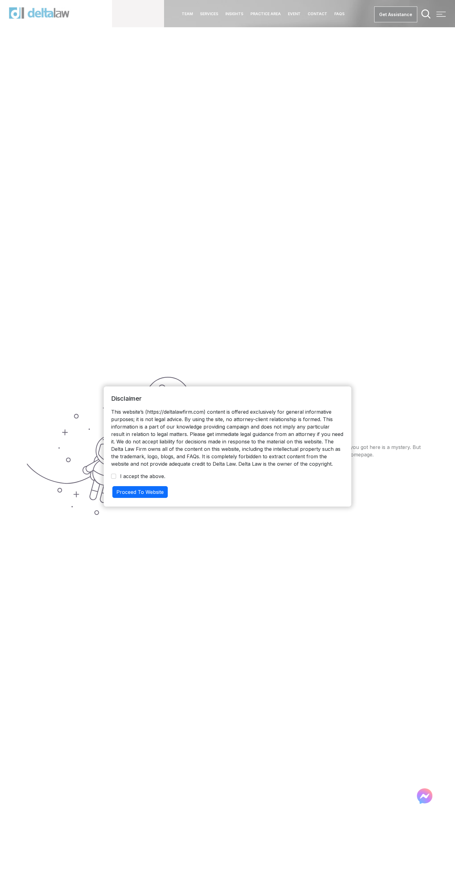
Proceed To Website (140, 492)
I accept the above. (142, 476)
